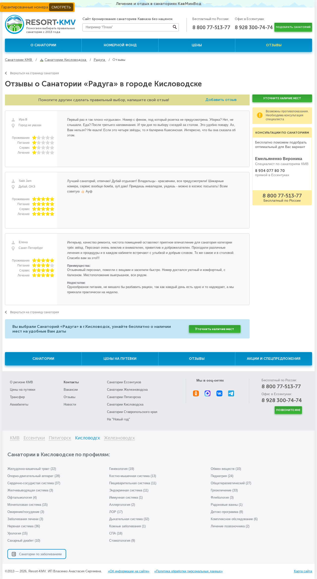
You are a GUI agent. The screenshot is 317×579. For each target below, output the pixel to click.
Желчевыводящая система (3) (30, 490)
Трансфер (17, 397)
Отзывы (274, 45)
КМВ (15, 438)
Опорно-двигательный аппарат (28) (33, 476)
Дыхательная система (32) (129, 519)
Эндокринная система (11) (128, 490)
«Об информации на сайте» (128, 571)
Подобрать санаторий (293, 27)
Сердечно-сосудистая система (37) (33, 483)
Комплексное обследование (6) (234, 519)
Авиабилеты (19, 404)
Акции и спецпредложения (273, 359)
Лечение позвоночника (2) (230, 526)
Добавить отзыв (221, 99)
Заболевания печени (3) (25, 519)
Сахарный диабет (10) (23, 540)
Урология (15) (17, 533)
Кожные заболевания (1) (127, 526)
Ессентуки (34, 438)
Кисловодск (87, 438)
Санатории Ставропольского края (132, 412)
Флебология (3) (222, 497)
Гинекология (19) (121, 469)
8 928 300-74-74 (254, 27)
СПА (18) (115, 533)
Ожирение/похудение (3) (25, 512)
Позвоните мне (288, 410)
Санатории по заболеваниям (40, 554)
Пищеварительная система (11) (132, 483)
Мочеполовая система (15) (27, 505)
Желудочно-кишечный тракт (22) (31, 469)
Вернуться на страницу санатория (34, 73)
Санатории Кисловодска (125, 404)
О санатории (43, 45)
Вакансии (71, 389)
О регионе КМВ (21, 382)
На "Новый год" (118, 419)
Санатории (43, 359)
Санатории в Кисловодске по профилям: (58, 454)
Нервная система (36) (23, 526)
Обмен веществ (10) (226, 469)
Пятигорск (60, 438)
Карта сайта (303, 571)
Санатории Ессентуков (124, 382)
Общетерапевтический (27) (231, 483)
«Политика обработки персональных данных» (188, 571)
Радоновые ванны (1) (226, 505)
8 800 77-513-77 (211, 27)
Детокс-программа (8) (227, 512)
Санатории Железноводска (127, 389)
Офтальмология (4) (22, 497)
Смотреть (61, 7)
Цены (197, 45)
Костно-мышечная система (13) (132, 476)
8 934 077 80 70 (270, 171)
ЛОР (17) (116, 512)
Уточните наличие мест (282, 98)
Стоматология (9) (122, 540)
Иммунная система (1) (126, 497)
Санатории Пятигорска (124, 397)
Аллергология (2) (122, 505)
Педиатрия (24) (222, 476)
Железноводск (119, 438)
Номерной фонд (120, 45)
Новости (70, 404)
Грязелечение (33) (224, 490)
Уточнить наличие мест (214, 329)
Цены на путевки (120, 359)
